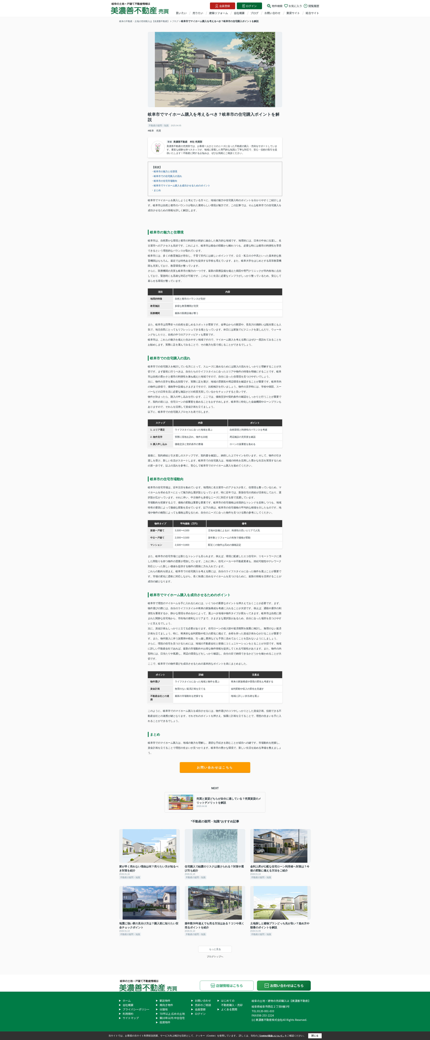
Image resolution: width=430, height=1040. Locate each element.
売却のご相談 (203, 1005)
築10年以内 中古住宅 (172, 1018)
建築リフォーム (218, 13)
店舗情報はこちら (229, 985)
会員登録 (224, 6)
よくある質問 (229, 1009)
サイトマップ (131, 1018)
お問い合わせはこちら (215, 767)
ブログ (254, 13)
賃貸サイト (293, 13)
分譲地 (164, 1009)
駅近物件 (165, 1001)
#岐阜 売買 (154, 130)
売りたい (197, 13)
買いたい (181, 13)
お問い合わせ (272, 13)
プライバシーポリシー (136, 1009)
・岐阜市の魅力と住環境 (164, 171)
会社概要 (239, 13)
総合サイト (312, 13)
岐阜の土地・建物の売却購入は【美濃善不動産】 (281, 1001)
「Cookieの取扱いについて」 (271, 1036)
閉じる (314, 1035)
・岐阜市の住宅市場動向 (164, 180)
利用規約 (128, 1014)
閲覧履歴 (313, 6)
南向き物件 (166, 1005)
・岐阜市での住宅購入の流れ (166, 176)
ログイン (251, 6)
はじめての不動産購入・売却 (232, 1003)
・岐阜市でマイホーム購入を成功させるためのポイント (180, 185)
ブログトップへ (215, 956)
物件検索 (277, 6)
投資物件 (165, 1022)
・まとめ (156, 190)
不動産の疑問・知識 (158, 125)
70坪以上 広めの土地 (172, 1014)
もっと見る (215, 949)
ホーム (127, 1001)
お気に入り (295, 6)
